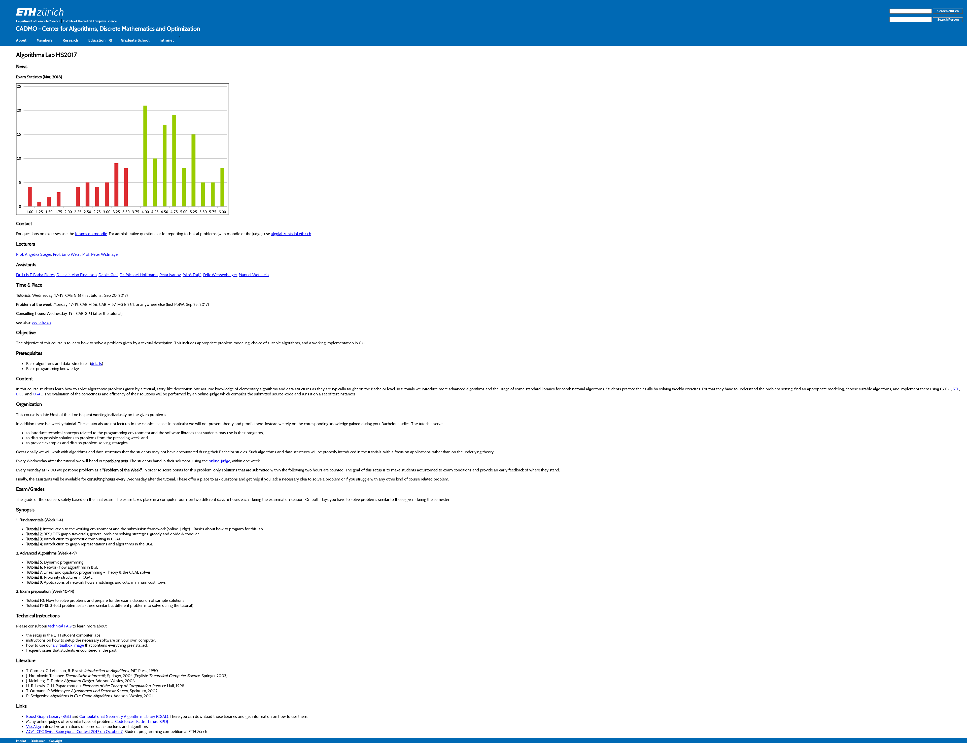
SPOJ (163, 721)
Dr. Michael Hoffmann (139, 274)
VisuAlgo (33, 726)
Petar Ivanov (170, 274)
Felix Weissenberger (220, 274)
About (21, 40)
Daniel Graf (108, 274)
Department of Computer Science (38, 21)
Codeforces (124, 721)
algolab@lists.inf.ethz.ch (291, 233)
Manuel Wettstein (254, 274)
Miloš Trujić (192, 274)
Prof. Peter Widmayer (100, 254)
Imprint (23, 741)
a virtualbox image (68, 645)
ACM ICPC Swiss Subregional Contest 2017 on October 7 (74, 731)
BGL (19, 393)
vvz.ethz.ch (41, 322)
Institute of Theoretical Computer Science (90, 21)
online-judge (219, 460)
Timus (152, 721)
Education (97, 40)
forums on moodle (91, 233)
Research (70, 40)
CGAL (38, 393)
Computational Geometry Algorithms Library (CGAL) (123, 716)
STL (956, 388)
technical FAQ (60, 625)
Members (45, 40)
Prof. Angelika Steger (33, 254)
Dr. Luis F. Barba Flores (35, 274)
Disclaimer (40, 741)
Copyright (55, 741)
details (96, 363)
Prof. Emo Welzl (67, 254)
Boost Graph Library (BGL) (48, 716)
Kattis (141, 721)
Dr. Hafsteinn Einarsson (76, 274)
